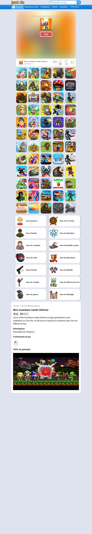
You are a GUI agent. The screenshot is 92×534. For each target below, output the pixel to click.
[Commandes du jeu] (55, 63)
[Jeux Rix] (17, 2)
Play (46, 34)
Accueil (19, 7)
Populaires (45, 7)
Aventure (64, 7)
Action (55, 7)
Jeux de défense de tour (31, 306)
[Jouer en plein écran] (72, 63)
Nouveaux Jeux (31, 7)
